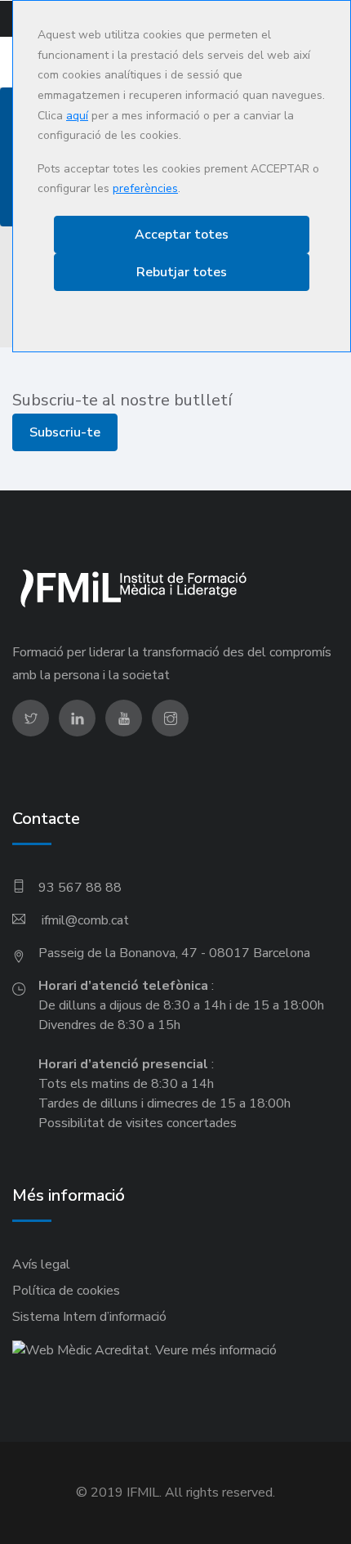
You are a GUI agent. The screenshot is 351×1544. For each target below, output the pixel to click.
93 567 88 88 (80, 888)
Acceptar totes (182, 235)
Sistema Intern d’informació (89, 1317)
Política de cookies (66, 1291)
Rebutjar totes (181, 272)
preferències (145, 188)
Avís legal (41, 1264)
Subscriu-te (64, 432)
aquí (77, 115)
